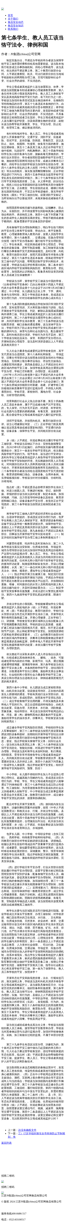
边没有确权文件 (27, 1130)
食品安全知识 (15, 25)
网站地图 (6, 1207)
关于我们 (13, 18)
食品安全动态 (15, 22)
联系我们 (13, 29)
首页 (10, 15)
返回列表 (6, 1142)
